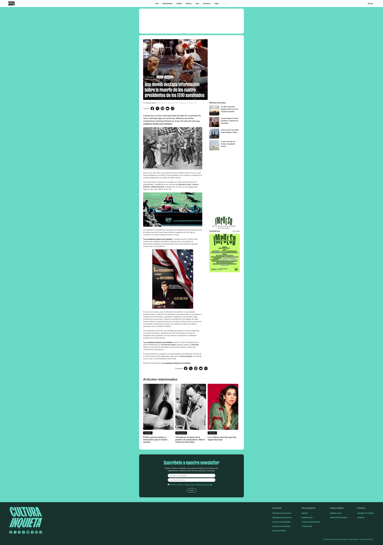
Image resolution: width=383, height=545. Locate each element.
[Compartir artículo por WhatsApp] (172, 108)
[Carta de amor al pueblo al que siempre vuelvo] (214, 134)
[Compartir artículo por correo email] (167, 108)
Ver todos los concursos (281, 513)
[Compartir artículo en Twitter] (157, 108)
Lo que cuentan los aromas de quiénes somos (228, 143)
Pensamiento (168, 3)
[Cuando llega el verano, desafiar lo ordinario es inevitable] (214, 122)
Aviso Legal (189, 485)
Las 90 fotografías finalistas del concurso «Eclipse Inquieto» (229, 109)
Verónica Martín (151, 103)
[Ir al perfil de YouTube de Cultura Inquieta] (27, 532)
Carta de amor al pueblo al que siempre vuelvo (230, 131)
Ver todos (236, 231)
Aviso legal (326, 539)
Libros (160, 77)
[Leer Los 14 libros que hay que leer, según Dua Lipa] (223, 407)
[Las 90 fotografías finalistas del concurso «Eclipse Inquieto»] (214, 110)
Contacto (360, 517)
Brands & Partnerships (338, 517)
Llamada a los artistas (365, 513)
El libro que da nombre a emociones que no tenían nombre (155, 439)
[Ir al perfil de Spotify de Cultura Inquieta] (32, 532)
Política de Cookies (353, 539)
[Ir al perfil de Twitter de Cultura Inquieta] (15, 532)
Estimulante (150, 77)
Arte (157, 3)
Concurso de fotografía (281, 522)
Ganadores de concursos (282, 517)
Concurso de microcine (281, 526)
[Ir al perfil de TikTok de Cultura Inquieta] (23, 532)
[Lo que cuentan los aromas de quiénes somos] (214, 145)
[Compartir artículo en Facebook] (152, 108)
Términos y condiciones (366, 539)
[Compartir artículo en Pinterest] (162, 108)
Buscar (370, 3)
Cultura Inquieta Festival (311, 522)
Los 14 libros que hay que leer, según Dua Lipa (222, 438)
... (224, 3)
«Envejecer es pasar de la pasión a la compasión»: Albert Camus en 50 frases (190, 439)
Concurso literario (279, 531)
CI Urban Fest (307, 526)
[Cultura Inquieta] (11, 3)
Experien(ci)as (307, 517)
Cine (197, 3)
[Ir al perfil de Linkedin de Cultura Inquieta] (40, 532)
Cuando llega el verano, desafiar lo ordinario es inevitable (230, 120)
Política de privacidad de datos (338, 539)
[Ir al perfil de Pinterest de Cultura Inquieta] (36, 532)
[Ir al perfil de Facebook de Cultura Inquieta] (10, 532)
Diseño (179, 3)
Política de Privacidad (204, 485)
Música (189, 3)
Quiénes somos (336, 513)
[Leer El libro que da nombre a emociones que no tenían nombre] (158, 407)
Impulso (305, 513)
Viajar (216, 3)
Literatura (206, 3)
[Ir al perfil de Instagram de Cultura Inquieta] (19, 532)
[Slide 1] (223, 271)
